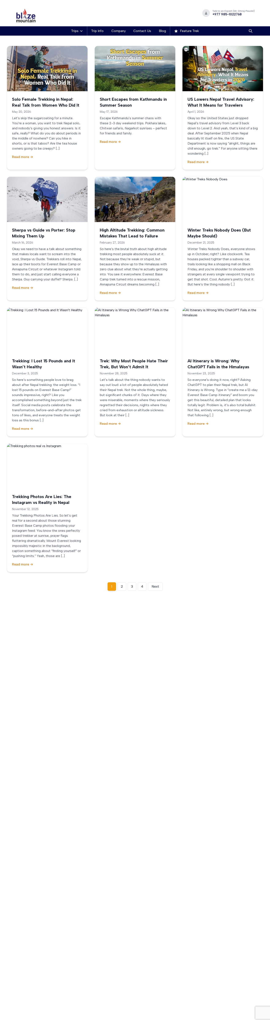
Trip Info (97, 31)
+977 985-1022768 (227, 14)
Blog (162, 31)
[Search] (250, 31)
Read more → (22, 157)
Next (155, 586)
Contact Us (142, 31)
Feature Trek (189, 31)
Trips (74, 31)
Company (118, 31)
